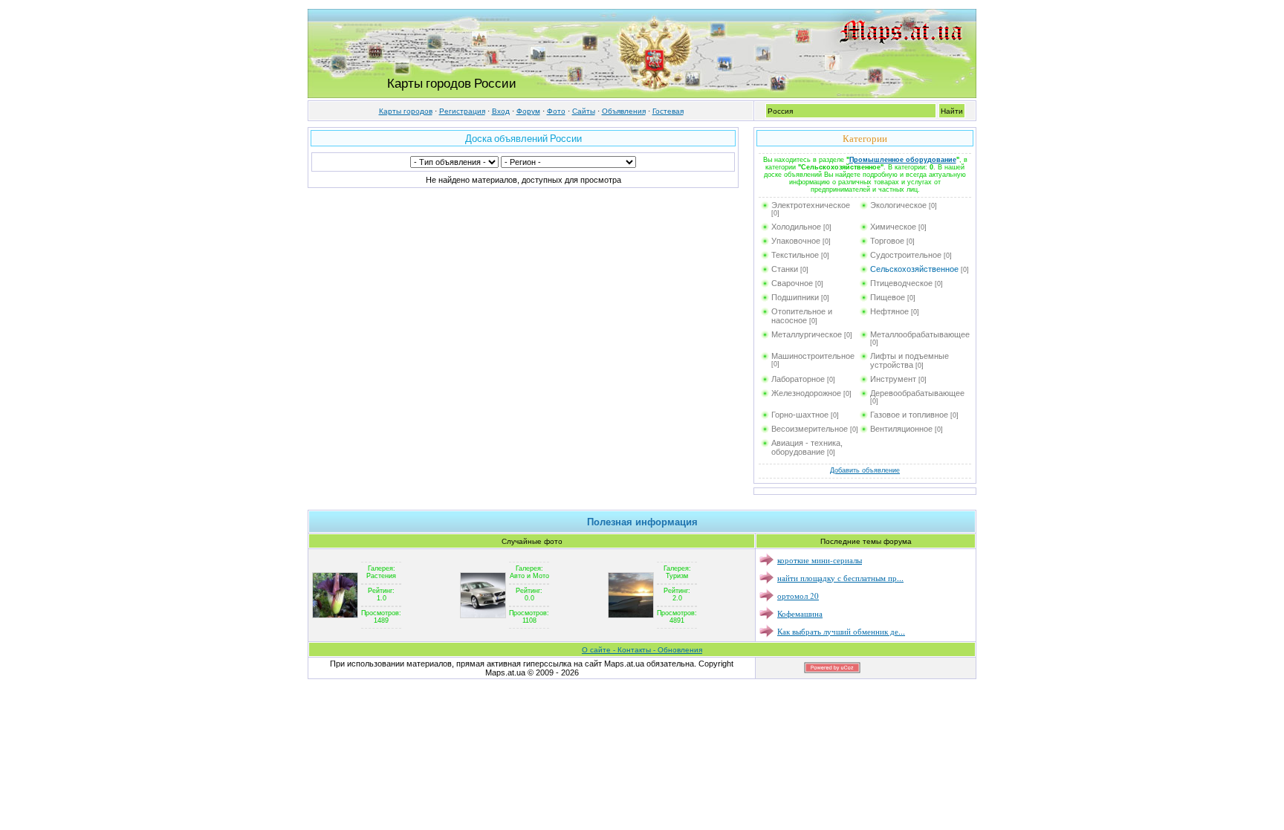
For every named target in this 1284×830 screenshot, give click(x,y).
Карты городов (405, 111)
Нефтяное (889, 311)
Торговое (887, 240)
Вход (501, 111)
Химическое (893, 226)
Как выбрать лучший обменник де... (841, 631)
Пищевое (887, 297)
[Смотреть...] (335, 594)
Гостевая (668, 111)
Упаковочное (795, 240)
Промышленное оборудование (902, 159)
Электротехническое (810, 205)
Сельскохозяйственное (914, 269)
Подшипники (795, 297)
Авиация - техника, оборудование (807, 447)
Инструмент (893, 379)
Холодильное (796, 226)
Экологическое (898, 205)
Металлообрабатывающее (920, 334)
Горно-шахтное (800, 414)
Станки (784, 269)
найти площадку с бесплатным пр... (840, 577)
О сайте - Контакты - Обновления (642, 650)
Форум (528, 111)
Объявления (624, 111)
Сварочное (792, 283)
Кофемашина (800, 613)
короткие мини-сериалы (819, 559)
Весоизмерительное (809, 428)
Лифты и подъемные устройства (909, 360)
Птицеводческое (901, 283)
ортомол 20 (798, 595)
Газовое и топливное (909, 414)
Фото (556, 111)
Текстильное (795, 254)
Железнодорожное (806, 393)
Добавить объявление (865, 470)
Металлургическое (806, 334)
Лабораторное (798, 379)
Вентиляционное (901, 428)
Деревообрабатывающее (917, 393)
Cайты (583, 111)
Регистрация (462, 111)
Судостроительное (905, 254)
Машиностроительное (813, 355)
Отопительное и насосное (801, 316)
